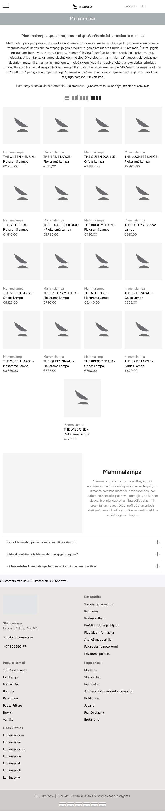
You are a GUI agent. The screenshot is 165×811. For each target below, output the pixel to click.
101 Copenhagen (15, 670)
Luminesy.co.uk (14, 749)
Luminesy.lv (11, 777)
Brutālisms (91, 719)
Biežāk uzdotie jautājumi (101, 625)
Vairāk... (8, 719)
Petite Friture (12, 705)
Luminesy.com (13, 735)
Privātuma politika (97, 654)
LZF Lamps (11, 677)
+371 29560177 (15, 646)
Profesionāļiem (94, 618)
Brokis (7, 712)
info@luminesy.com (18, 637)
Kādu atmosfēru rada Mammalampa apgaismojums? (42, 554)
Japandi (89, 705)
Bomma (8, 691)
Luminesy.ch (12, 770)
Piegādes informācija (99, 632)
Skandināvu (92, 677)
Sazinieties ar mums (98, 604)
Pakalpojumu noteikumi (101, 646)
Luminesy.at (11, 763)
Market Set (11, 684)
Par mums (91, 611)
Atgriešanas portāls (97, 639)
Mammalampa (13, 152)
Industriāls (91, 684)
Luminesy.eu (12, 742)
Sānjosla (156, 98)
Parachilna (10, 698)
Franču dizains (94, 712)
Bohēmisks (92, 698)
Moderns (90, 670)
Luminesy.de (12, 756)
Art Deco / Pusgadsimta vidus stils (108, 691)
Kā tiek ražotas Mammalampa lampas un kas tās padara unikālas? (51, 566)
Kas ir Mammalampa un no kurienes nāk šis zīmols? (41, 542)
